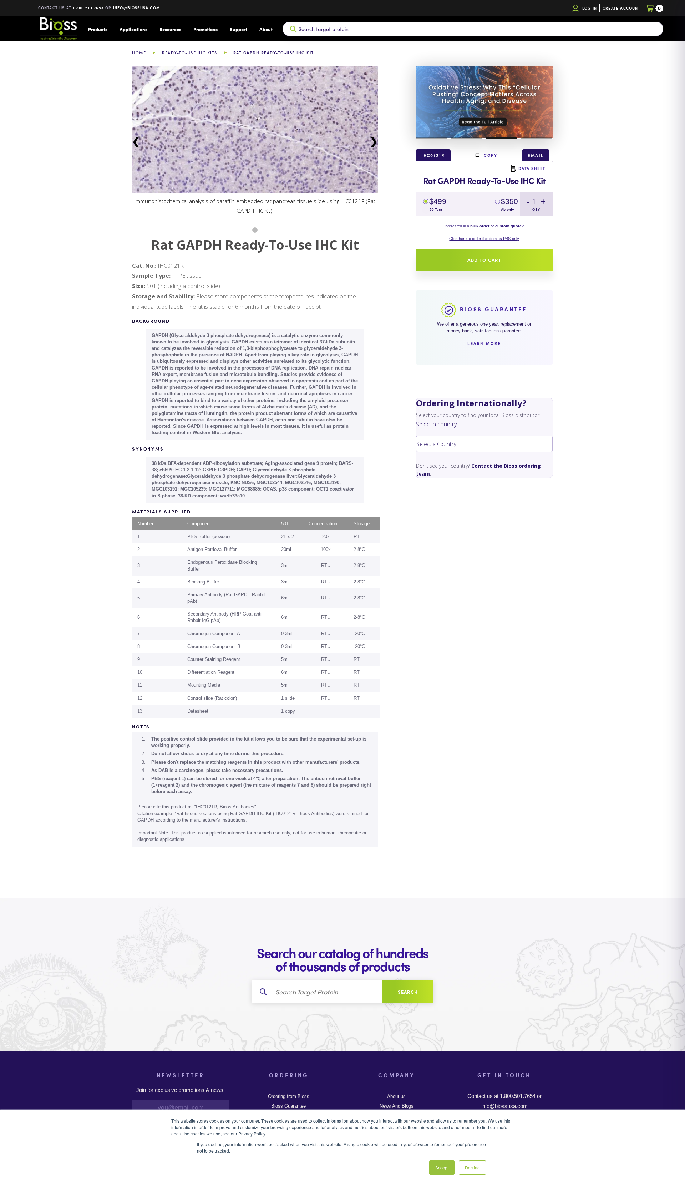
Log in (589, 8)
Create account (622, 8)
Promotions (205, 29)
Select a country (436, 424)
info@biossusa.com (136, 7)
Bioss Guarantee (288, 1106)
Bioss (58, 28)
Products (97, 29)
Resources (170, 29)
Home (139, 53)
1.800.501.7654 (88, 7)
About (266, 29)
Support (238, 29)
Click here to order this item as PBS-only (484, 238)
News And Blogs (396, 1106)
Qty (536, 209)
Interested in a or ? (484, 226)
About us (396, 1096)
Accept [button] (441, 1167)
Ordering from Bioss (288, 1096)
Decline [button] (472, 1167)
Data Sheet (532, 168)
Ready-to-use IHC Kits (189, 53)
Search (408, 991)
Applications (133, 29)
